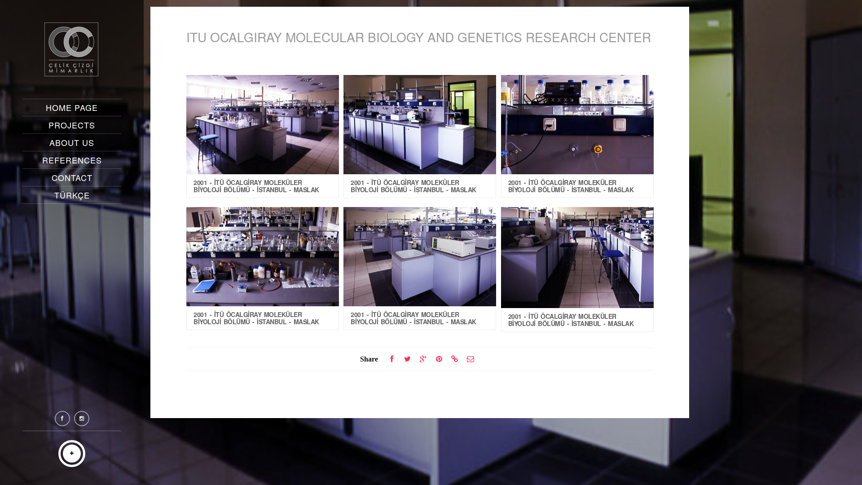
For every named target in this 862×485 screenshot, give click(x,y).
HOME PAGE (72, 107)
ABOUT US (71, 142)
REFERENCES (72, 160)
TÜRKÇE (72, 195)
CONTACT (72, 177)
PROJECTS (71, 125)
